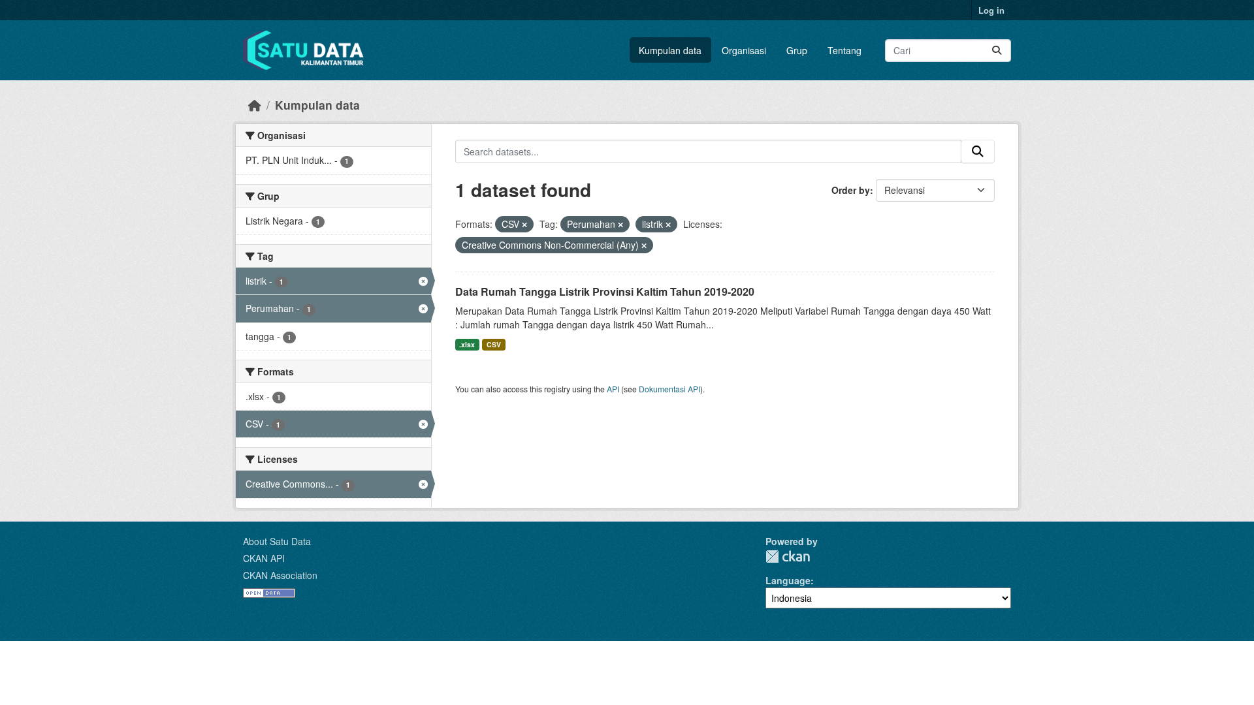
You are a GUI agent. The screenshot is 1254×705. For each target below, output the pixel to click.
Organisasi (744, 50)
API (613, 388)
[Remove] (524, 224)
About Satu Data (277, 541)
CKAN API (264, 558)
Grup (796, 50)
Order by (850, 189)
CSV (494, 344)
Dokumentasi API (669, 388)
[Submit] (997, 50)
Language (788, 580)
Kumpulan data (670, 50)
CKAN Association (280, 575)
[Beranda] (254, 105)
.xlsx (467, 344)
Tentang (844, 50)
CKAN (787, 556)
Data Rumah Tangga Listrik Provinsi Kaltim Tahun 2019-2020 (604, 291)
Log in (991, 10)
